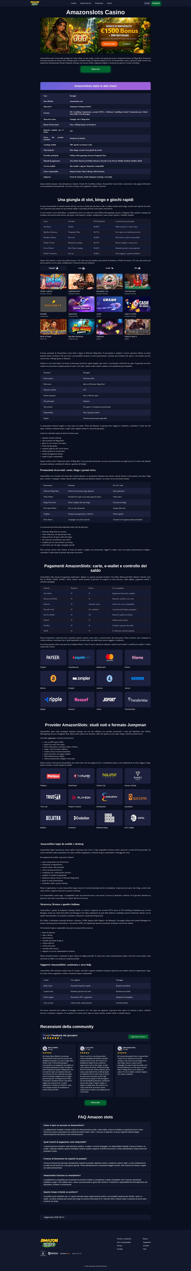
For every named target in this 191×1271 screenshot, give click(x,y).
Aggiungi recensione (138, 1037)
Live (80, 268)
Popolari (52, 268)
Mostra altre (95, 1102)
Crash (108, 268)
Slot (135, 268)
